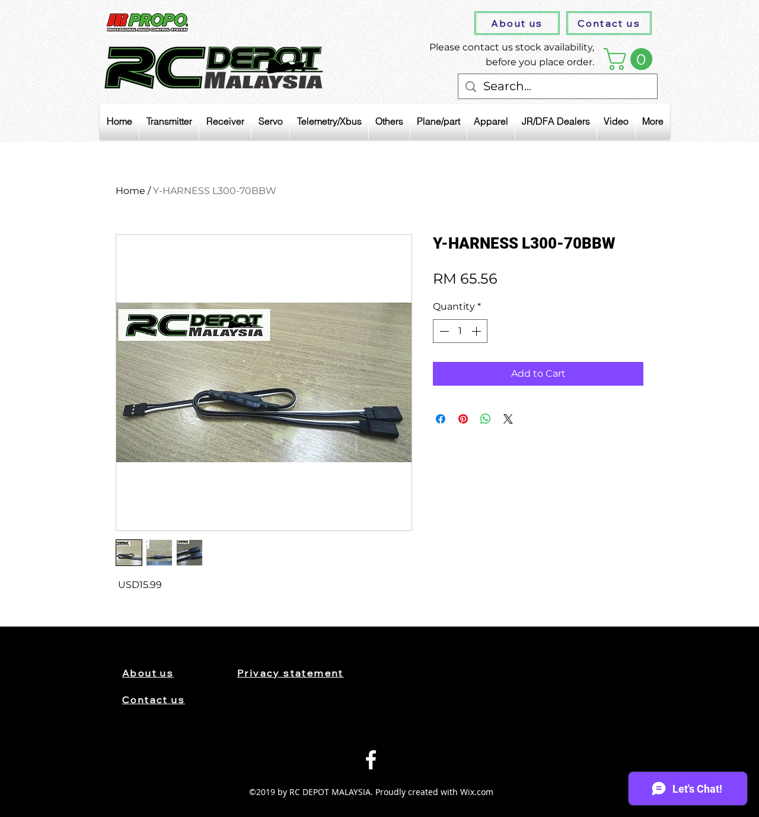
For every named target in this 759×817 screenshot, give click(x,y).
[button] (631, 59)
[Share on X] (508, 419)
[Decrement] (443, 331)
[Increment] (477, 331)
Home (130, 190)
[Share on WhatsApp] (486, 419)
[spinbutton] (460, 331)
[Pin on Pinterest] (463, 419)
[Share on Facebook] (440, 419)
